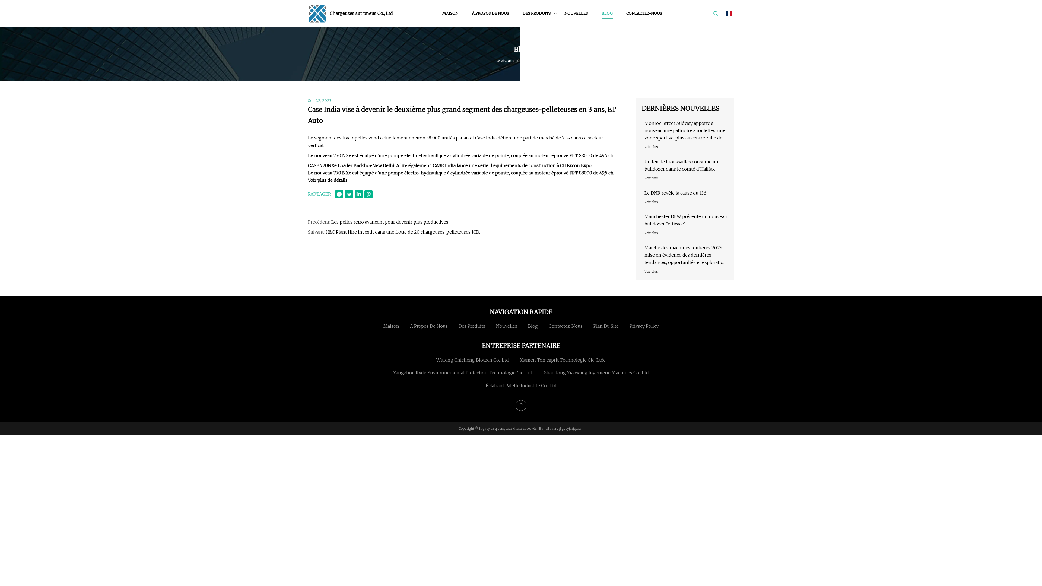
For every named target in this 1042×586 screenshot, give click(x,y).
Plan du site (606, 326)
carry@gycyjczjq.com (566, 428)
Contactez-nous (644, 13)
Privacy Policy (644, 326)
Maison (450, 13)
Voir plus (651, 147)
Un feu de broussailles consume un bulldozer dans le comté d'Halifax (681, 165)
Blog (607, 13)
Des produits (537, 13)
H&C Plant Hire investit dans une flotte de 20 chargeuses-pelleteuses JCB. (403, 232)
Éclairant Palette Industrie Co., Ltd (521, 385)
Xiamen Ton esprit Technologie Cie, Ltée (563, 360)
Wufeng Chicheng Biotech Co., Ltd (472, 360)
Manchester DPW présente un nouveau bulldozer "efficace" (685, 220)
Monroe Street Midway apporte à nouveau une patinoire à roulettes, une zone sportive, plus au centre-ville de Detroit (684, 131)
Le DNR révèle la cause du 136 (675, 193)
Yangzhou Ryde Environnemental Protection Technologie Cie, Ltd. (463, 372)
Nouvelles (576, 13)
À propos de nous (490, 13)
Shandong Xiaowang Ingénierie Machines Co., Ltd (596, 372)
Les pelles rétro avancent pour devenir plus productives (389, 222)
